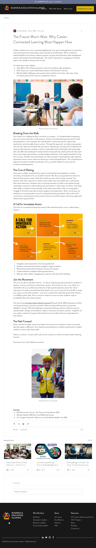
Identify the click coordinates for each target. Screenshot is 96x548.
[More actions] (81, 31)
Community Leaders (40, 526)
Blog (72, 523)
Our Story (58, 517)
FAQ (56, 526)
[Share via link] (28, 424)
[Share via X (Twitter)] (19, 424)
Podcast (74, 526)
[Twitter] (46, 537)
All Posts (6, 18)
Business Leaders (39, 523)
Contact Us (58, 2)
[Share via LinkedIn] (23, 424)
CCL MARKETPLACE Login (43, 2)
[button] (68, 7)
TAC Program (76, 520)
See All (90, 440)
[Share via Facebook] (14, 424)
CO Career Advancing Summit (82, 517)
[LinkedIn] (43, 537)
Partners (57, 523)
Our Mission (59, 520)
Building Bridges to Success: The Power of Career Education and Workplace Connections (78, 463)
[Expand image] (24, 225)
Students (36, 517)
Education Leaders (40, 520)
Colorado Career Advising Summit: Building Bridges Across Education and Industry (48, 463)
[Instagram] (49, 537)
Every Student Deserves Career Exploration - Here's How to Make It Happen (16, 463)
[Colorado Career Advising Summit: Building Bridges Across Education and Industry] (48, 451)
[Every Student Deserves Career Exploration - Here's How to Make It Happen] (17, 451)
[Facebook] (53, 537)
